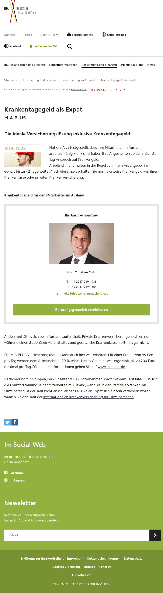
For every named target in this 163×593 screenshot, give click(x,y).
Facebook (16, 473)
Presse (28, 35)
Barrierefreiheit (116, 35)
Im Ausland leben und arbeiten (24, 65)
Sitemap (89, 567)
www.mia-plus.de (111, 367)
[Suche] (69, 46)
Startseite (10, 80)
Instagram (17, 480)
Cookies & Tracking (66, 567)
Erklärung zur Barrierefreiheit (42, 558)
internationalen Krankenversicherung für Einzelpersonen (88, 397)
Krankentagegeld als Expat (117, 80)
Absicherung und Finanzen (99, 65)
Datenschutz (133, 558)
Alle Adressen (81, 575)
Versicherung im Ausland (79, 80)
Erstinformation (78, 89)
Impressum (75, 558)
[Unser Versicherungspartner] (108, 89)
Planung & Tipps (132, 65)
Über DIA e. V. (49, 35)
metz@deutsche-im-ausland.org (85, 293)
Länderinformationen (63, 65)
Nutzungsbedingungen (104, 558)
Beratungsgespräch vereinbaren (81, 310)
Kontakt (9, 35)
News (151, 65)
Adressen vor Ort (46, 46)
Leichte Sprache (82, 35)
